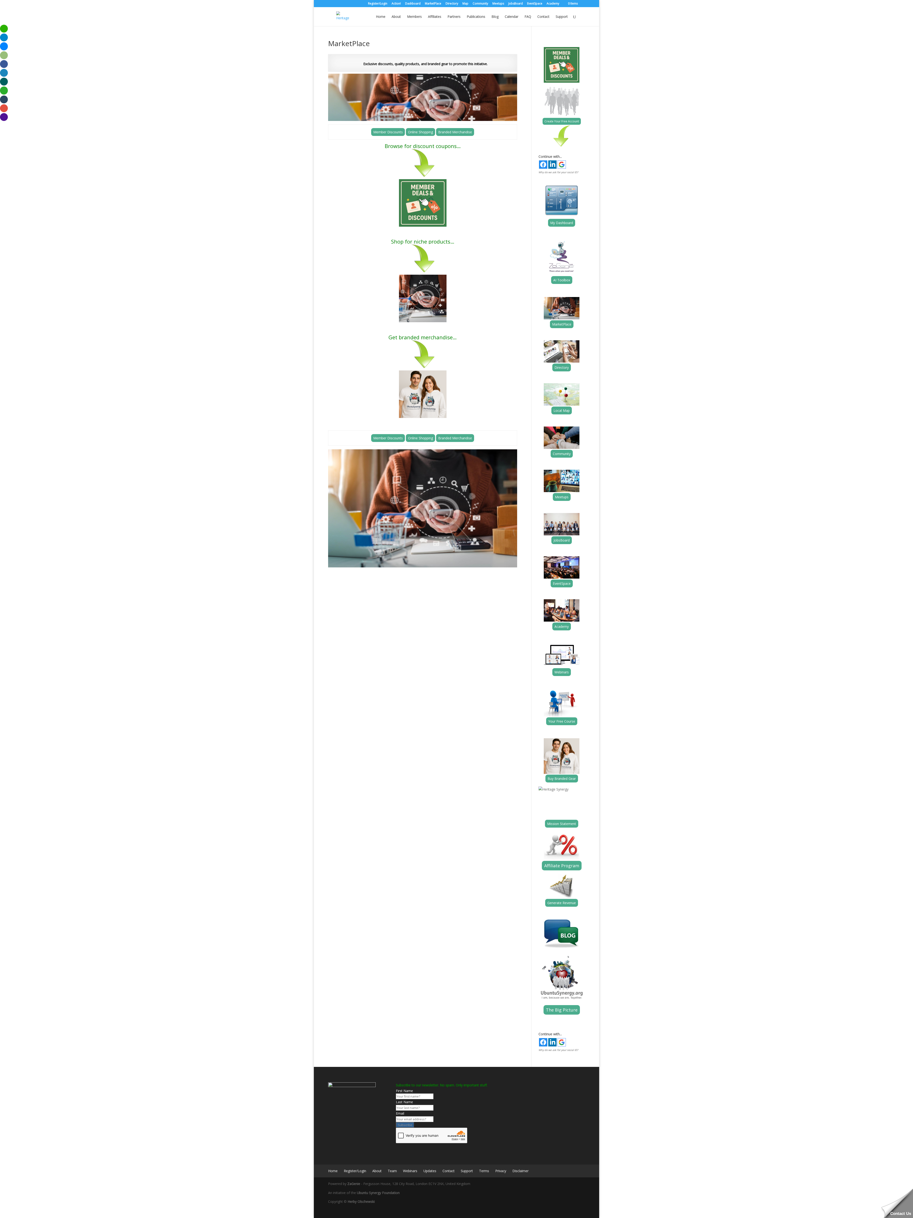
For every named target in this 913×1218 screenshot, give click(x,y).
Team (392, 1171)
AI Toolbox (561, 280)
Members (414, 17)
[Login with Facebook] (543, 164)
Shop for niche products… (422, 241)
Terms (484, 1171)
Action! (396, 3)
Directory (452, 3)
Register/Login (377, 3)
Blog (495, 17)
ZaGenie (353, 1183)
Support (562, 17)
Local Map (562, 410)
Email (400, 1113)
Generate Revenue (561, 903)
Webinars (561, 672)
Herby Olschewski (361, 1201)
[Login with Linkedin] (552, 164)
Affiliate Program (561, 865)
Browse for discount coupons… (423, 145)
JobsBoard (515, 3)
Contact (543, 17)
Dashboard (413, 3)
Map (465, 3)
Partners (454, 17)
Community (480, 3)
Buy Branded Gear (562, 778)
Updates (429, 1171)
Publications (476, 17)
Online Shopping (420, 132)
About (396, 17)
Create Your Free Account (561, 121)
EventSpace (534, 3)
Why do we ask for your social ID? (558, 172)
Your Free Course (561, 721)
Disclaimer (520, 1171)
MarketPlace (433, 3)
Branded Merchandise (455, 132)
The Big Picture (562, 1010)
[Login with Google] (562, 164)
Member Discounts (388, 132)
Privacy (500, 1171)
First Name (404, 1091)
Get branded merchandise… (423, 337)
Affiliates (434, 17)
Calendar (511, 17)
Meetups (498, 3)
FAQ (527, 17)
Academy (553, 3)
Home (380, 17)
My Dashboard (561, 223)
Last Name (404, 1102)
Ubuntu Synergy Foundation (378, 1192)
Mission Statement (561, 823)
